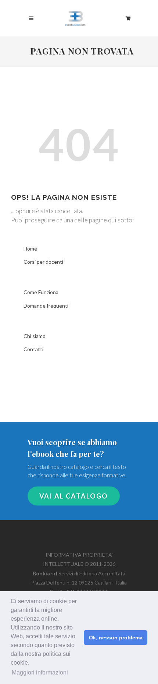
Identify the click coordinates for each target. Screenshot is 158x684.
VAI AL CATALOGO (73, 496)
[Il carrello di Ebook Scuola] (127, 17)
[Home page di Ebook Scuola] (79, 14)
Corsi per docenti (43, 262)
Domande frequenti (46, 305)
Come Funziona (41, 292)
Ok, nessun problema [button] (116, 637)
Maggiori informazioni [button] (40, 672)
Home (30, 248)
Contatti (33, 349)
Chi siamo (35, 336)
